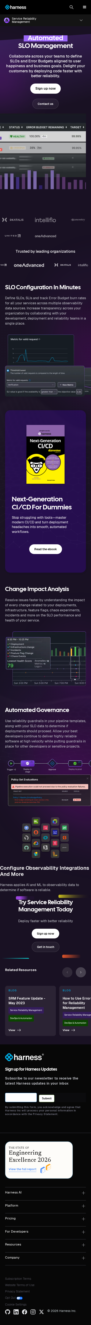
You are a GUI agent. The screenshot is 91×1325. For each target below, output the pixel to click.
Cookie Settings (15, 1304)
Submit (46, 1098)
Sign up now (45, 88)
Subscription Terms (18, 1278)
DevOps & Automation (21, 1018)
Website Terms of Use (19, 1285)
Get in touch (45, 947)
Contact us (45, 104)
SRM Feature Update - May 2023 (26, 1000)
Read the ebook (45, 549)
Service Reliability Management (26, 1010)
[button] (71, 7)
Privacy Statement (17, 1291)
